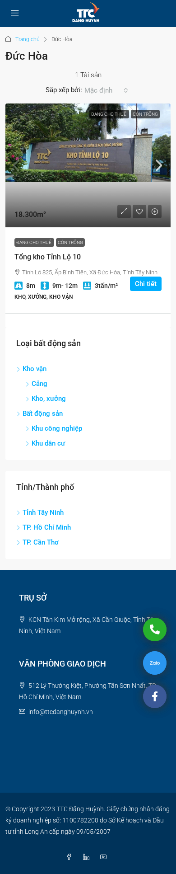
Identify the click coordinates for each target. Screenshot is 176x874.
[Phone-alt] (155, 629)
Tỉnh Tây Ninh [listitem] (43, 512)
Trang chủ (27, 39)
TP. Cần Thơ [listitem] (41, 542)
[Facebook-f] (155, 696)
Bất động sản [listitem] (43, 413)
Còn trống (145, 114)
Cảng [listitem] (39, 384)
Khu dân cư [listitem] (48, 443)
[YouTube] (105, 857)
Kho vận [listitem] (34, 369)
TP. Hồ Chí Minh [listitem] (47, 527)
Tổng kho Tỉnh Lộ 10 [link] (47, 257)
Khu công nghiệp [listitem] (57, 428)
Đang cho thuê (109, 114)
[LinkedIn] (88, 857)
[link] (88, 165)
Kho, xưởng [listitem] (49, 399)
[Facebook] (71, 857)
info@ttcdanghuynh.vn (60, 711)
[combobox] (106, 90)
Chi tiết (146, 284)
